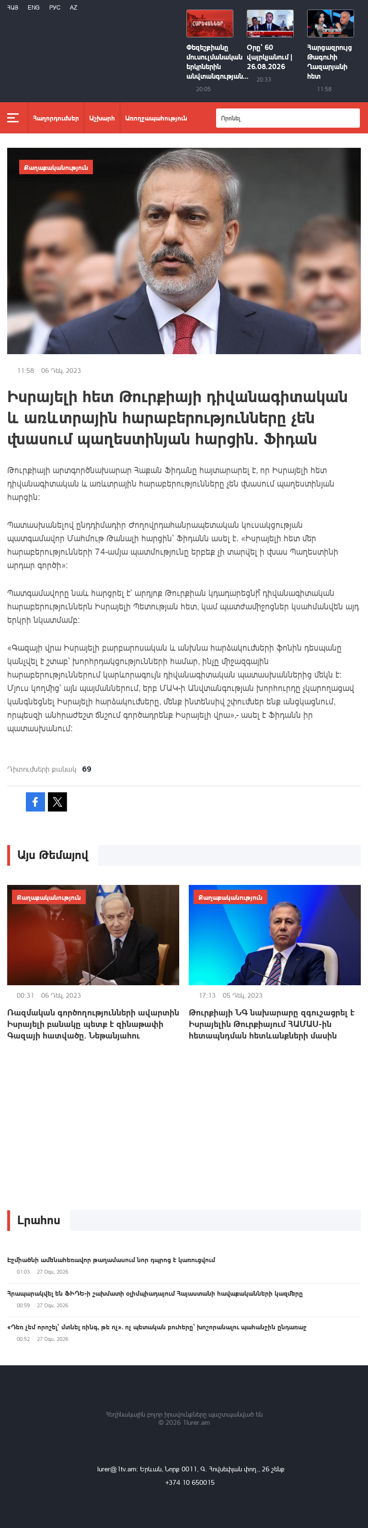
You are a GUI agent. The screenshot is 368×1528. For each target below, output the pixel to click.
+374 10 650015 (190, 1482)
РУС (54, 7)
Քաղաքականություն (56, 167)
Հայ (12, 7)
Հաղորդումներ (56, 117)
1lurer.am (196, 1422)
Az (73, 7)
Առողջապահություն (156, 117)
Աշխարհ (102, 117)
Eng (34, 7)
